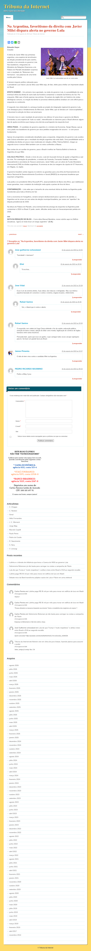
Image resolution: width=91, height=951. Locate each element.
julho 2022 (13, 840)
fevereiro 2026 (14, 688)
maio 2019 (13, 916)
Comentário (20, 401)
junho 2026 (13, 673)
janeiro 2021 (14, 878)
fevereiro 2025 (14, 734)
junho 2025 (13, 718)
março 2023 (13, 817)
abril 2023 (13, 813)
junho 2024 (13, 764)
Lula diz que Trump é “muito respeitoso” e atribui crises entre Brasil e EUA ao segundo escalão (44, 570)
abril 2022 (13, 851)
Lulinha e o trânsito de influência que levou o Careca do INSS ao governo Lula (38, 562)
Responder (78, 260)
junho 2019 (13, 912)
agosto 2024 (14, 756)
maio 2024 (13, 768)
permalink (40, 226)
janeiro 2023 (14, 825)
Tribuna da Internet (26, 6)
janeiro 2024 (14, 783)
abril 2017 (13, 931)
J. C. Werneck (14, 522)
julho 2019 (13, 908)
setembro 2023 (15, 798)
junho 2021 (13, 867)
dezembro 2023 (15, 787)
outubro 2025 (14, 703)
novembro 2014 (15, 935)
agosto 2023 (14, 802)
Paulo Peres (13, 533)
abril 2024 (13, 772)
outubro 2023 (14, 794)
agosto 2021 (14, 859)
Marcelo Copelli (15, 530)
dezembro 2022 (15, 829)
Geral (25, 226)
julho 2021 (13, 863)
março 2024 (13, 775)
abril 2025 (13, 726)
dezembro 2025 (15, 696)
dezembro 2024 (15, 741)
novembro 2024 (15, 745)
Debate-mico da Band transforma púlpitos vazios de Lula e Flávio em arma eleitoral (40, 578)
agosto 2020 (14, 893)
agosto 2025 (14, 711)
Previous (11, 234)
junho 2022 (13, 844)
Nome (18, 421)
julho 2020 (13, 897)
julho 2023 (13, 806)
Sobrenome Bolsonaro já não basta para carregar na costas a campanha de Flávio (40, 566)
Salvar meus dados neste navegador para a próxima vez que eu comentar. (43, 436)
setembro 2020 (15, 889)
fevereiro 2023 (14, 821)
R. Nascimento (14, 541)
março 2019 (13, 924)
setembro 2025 (15, 707)
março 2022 (13, 855)
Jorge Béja (13, 526)
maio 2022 (13, 848)
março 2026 (13, 684)
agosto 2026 (14, 665)
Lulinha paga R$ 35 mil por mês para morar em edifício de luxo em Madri (36, 574)
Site (17, 431)
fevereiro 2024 (14, 779)
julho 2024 (13, 760)
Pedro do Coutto (15, 537)
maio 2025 (13, 722)
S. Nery (12, 545)
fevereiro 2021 (14, 874)
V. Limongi (13, 549)
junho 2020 (13, 901)
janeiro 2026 (14, 692)
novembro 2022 (15, 832)
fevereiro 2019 (14, 927)
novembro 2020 (15, 882)
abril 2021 (13, 870)
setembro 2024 (15, 753)
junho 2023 (13, 810)
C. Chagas (13, 507)
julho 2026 (13, 669)
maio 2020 (13, 905)
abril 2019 (13, 920)
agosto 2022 (14, 836)
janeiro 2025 (14, 737)
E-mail (18, 426)
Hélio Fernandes (15, 518)
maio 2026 (13, 677)
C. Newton (13, 511)
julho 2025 (13, 715)
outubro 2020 (14, 886)
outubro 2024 (14, 749)
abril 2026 (13, 681)
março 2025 (13, 730)
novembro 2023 (15, 791)
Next (81, 234)
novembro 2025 (15, 699)
